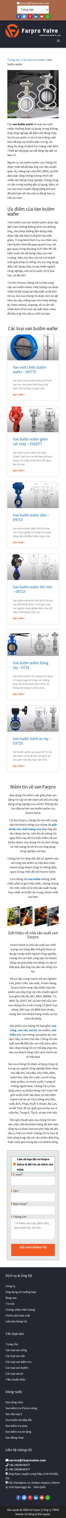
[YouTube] (41, 16)
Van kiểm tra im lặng (18, 1431)
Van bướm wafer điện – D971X (31, 517)
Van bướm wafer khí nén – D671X (32, 589)
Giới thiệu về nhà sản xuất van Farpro (33, 934)
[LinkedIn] (35, 16)
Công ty (10, 1286)
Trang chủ (13, 60)
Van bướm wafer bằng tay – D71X (30, 665)
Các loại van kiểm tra (18, 1362)
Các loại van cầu (15, 1356)
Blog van (11, 1298)
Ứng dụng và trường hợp (21, 1292)
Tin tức (10, 1303)
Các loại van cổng (16, 1350)
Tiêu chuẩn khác (15, 1379)
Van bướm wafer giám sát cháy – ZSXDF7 (30, 441)
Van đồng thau (15, 1437)
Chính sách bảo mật (18, 1315)
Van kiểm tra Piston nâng (21, 1408)
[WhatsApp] (47, 16)
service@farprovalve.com (34, 3)
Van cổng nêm (14, 1402)
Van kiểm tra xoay (16, 1426)
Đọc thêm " (19, 394)
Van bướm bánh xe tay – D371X (32, 741)
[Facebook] (18, 16)
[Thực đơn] (58, 41)
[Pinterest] (30, 16)
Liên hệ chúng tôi (16, 1321)
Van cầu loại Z (14, 1414)
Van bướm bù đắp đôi (19, 1420)
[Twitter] (24, 16)
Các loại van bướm (33, 60)
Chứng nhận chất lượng (20, 1309)
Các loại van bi (14, 1373)
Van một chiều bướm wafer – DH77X (29, 369)
